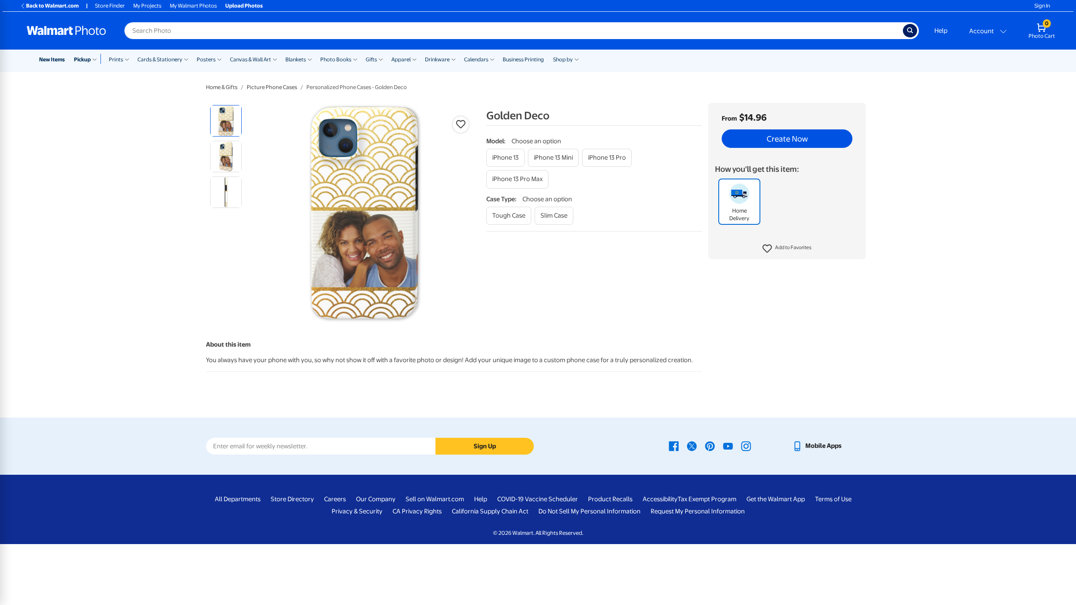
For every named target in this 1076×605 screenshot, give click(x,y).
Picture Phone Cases (272, 87)
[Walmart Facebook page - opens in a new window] (674, 446)
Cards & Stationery (159, 59)
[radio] (226, 121)
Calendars (476, 59)
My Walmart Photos (193, 6)
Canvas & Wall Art (250, 59)
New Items (52, 59)
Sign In (1042, 6)
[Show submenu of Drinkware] (453, 59)
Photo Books (335, 59)
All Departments (238, 499)
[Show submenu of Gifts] (380, 59)
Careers (335, 499)
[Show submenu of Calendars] (492, 59)
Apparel (401, 59)
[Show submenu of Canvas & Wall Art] (274, 59)
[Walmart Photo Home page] (66, 30)
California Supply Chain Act (490, 511)
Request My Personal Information (698, 511)
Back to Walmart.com (52, 6)
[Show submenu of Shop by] (576, 59)
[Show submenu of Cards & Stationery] (186, 59)
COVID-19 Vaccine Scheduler (537, 499)
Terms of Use (833, 499)
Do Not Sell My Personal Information (589, 511)
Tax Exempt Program (707, 499)
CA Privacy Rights (417, 511)
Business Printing (523, 59)
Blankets (295, 59)
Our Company (376, 499)
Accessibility (660, 499)
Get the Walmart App (775, 499)
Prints (116, 59)
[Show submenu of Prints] (126, 59)
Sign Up (485, 446)
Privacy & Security (357, 511)
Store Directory (292, 499)
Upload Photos (244, 6)
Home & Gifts (221, 87)
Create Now (787, 138)
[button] (787, 249)
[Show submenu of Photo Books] (355, 59)
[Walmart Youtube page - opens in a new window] (728, 446)
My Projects (147, 6)
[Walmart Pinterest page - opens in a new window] (710, 446)
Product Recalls (610, 499)
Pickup (82, 59)
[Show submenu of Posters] (219, 59)
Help (940, 30)
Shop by (563, 59)
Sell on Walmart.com (435, 499)
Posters (206, 59)
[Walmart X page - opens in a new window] (692, 446)
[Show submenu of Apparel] (414, 59)
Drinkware (437, 59)
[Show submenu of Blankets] (309, 59)
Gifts (371, 59)
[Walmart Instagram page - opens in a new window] (746, 446)
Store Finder (110, 6)
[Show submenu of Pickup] (96, 59)
